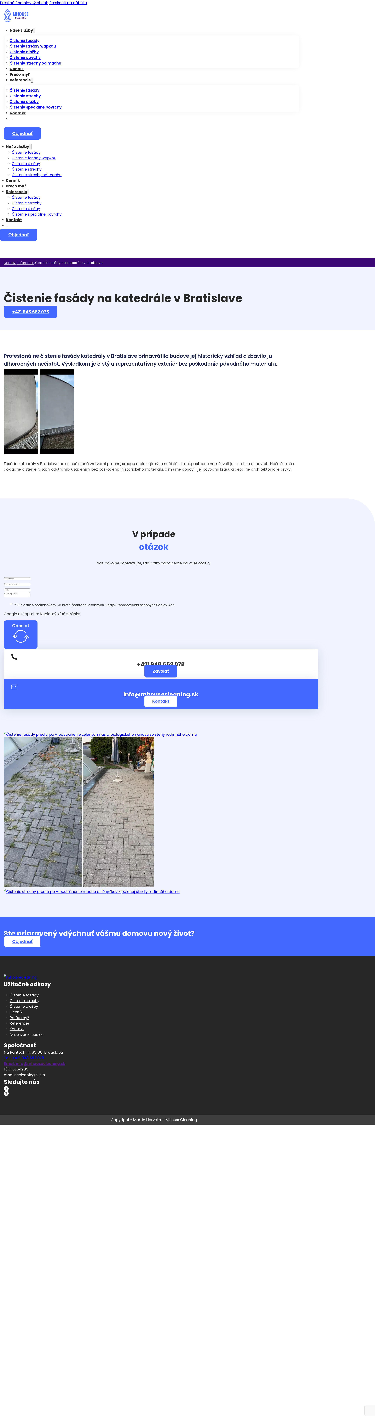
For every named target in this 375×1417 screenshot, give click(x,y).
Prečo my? (20, 74)
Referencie (20, 80)
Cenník (17, 68)
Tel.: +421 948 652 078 (24, 1058)
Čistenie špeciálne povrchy (36, 107)
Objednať (22, 133)
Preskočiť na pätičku (68, 2)
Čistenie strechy (25, 57)
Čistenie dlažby (24, 52)
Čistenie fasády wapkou (33, 46)
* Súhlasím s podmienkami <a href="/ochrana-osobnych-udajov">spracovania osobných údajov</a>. (94, 605)
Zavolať (161, 671)
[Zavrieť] (11, 119)
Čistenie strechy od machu (35, 63)
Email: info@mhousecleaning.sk (34, 1063)
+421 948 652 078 (30, 312)
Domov (10, 262)
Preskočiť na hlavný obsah (24, 2)
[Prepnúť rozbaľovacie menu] (34, 30)
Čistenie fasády (24, 40)
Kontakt (18, 113)
